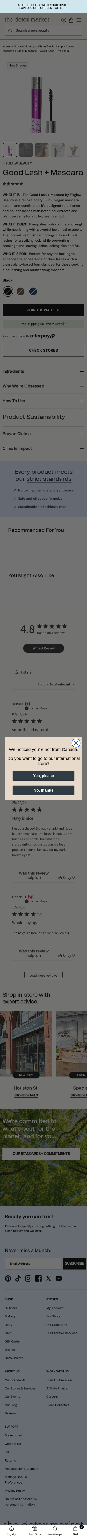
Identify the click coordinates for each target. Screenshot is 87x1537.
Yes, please (43, 776)
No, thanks (43, 790)
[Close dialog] (76, 743)
